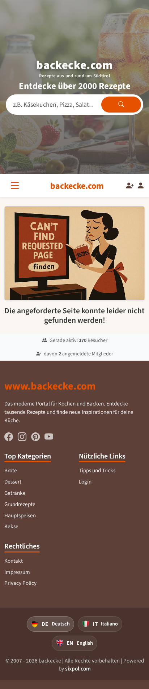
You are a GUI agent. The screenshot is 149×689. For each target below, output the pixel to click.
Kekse (11, 526)
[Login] (141, 186)
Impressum (17, 572)
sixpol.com (78, 668)
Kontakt (13, 560)
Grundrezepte (19, 504)
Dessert (12, 481)
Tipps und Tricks (97, 470)
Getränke (15, 493)
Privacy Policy (20, 583)
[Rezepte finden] (121, 105)
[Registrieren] (130, 186)
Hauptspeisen (20, 515)
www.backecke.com (50, 386)
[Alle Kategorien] (16, 185)
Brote (10, 470)
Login (85, 481)
